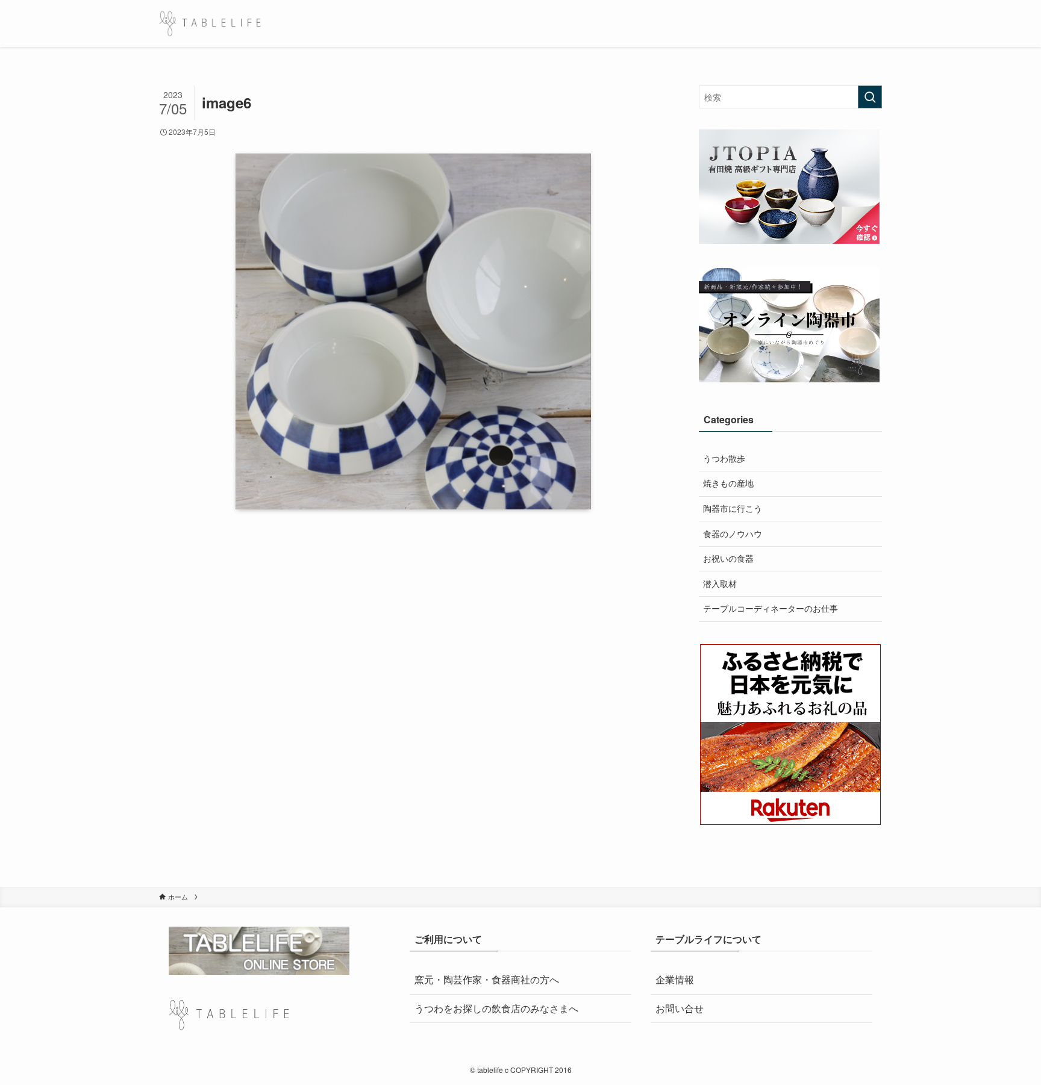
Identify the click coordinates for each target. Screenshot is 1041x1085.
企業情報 (674, 979)
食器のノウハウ (732, 533)
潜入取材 (720, 583)
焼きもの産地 (728, 483)
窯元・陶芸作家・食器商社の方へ (486, 979)
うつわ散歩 (724, 458)
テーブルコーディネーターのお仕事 (770, 608)
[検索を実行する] (870, 96)
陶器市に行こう (732, 508)
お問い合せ (679, 1008)
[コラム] (210, 23)
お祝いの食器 (728, 558)
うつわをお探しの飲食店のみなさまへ (496, 1008)
